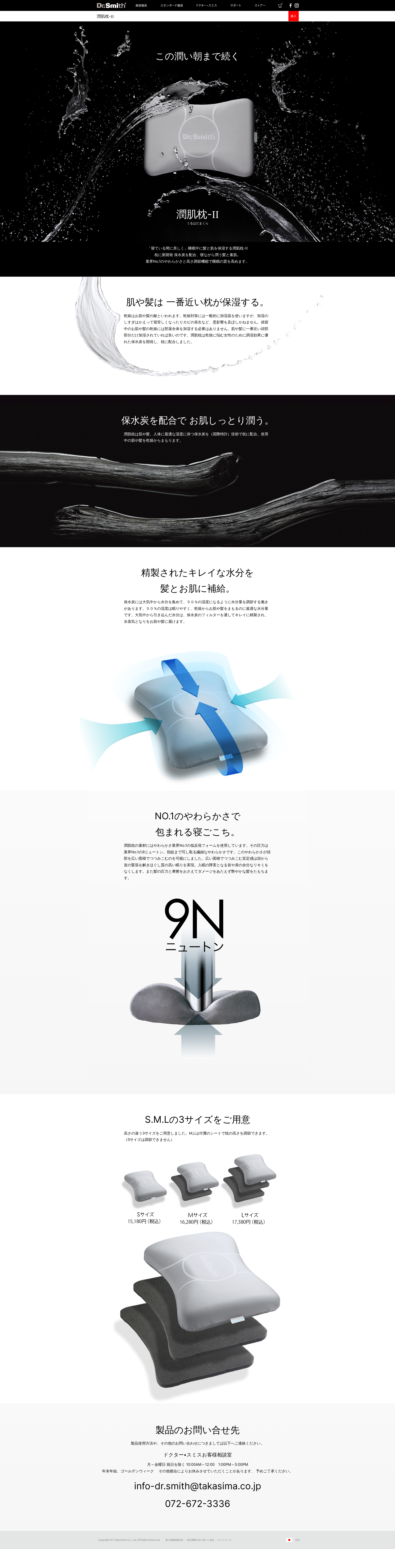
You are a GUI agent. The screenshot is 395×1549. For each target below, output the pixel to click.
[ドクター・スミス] (206, 9)
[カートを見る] (280, 6)
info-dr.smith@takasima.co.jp (197, 1486)
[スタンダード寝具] (171, 9)
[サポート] (235, 9)
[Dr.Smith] (111, 9)
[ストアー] (260, 9)
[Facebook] (290, 6)
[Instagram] (296, 6)
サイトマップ (224, 1539)
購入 (293, 16)
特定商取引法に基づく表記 (200, 1539)
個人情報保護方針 (174, 1539)
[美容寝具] (141, 9)
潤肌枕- (105, 16)
